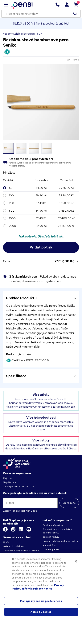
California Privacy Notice (36, 588)
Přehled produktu (21, 298)
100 (11, 195)
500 (11, 210)
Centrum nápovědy (53, 525)
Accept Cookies (41, 611)
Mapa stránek (50, 545)
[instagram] (13, 530)
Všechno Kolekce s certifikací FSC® (22, 33)
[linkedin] (21, 530)
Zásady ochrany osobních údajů (20, 510)
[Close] (76, 561)
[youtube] (29, 530)
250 (11, 203)
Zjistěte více (54, 281)
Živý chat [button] (8, 478)
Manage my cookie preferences (41, 601)
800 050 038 (26, 486)
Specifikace (16, 376)
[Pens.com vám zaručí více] (17, 463)
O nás (6, 542)
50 (11, 188)
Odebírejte (69, 503)
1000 (12, 218)
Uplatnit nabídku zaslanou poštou (61, 541)
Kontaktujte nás (51, 549)
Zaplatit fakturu (51, 536)
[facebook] (5, 530)
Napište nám (9, 482)
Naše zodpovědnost (14, 546)
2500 (12, 226)
